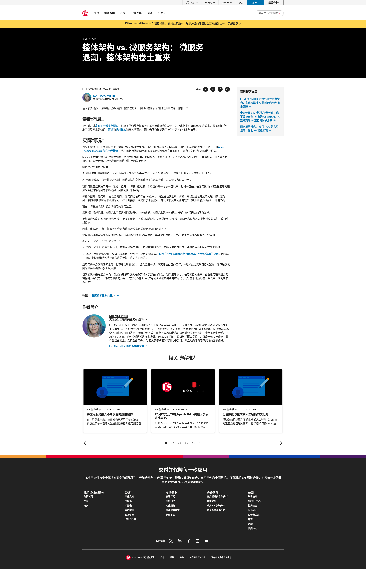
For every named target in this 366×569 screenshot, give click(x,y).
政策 (172, 557)
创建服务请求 (173, 510)
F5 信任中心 (254, 501)
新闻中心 (252, 528)
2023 (116, 295)
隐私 (182, 557)
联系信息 (252, 496)
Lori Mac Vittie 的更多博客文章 (126, 346)
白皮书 (128, 501)
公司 (84, 38)
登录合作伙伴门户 (216, 510)
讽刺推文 (121, 129)
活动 (250, 524)
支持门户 (170, 501)
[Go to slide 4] (186, 443)
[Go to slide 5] (193, 443)
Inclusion (252, 510)
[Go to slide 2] (173, 443)
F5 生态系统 (162, 409)
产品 (86, 501)
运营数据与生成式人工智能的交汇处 (245, 414)
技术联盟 (211, 501)
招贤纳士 (252, 505)
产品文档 (129, 496)
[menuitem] (192, 2)
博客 (250, 519)
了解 (233, 478)
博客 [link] (94, 38)
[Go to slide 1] (166, 443)
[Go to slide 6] (200, 443)
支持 (241, 2)
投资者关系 (253, 514)
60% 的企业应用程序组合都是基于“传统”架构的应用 (189, 254)
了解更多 (233, 23)
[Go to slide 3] (179, 443)
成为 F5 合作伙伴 (216, 505)
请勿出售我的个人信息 (221, 557)
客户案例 (129, 510)
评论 (110, 129)
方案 (86, 505)
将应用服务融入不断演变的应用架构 (110, 414)
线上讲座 (129, 514)
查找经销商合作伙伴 (217, 496)
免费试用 (88, 496)
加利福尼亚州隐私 (198, 557)
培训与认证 (130, 519)
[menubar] (183, 2)
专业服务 (170, 505)
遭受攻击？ (274, 2)
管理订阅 (170, 496)
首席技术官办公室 (102, 295)
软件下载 (170, 514)
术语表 (128, 505)
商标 (162, 557)
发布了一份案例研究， (108, 125)
